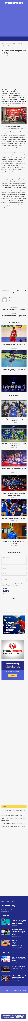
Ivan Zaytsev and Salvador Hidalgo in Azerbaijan (14, 419)
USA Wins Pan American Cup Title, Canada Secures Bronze (19, 958)
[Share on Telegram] (25, 290)
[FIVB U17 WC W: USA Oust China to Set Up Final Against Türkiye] (5, 978)
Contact (20, 988)
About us (15, 988)
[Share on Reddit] (21, 290)
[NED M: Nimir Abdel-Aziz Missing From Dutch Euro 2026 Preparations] (14, 358)
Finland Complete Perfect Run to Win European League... (14, 494)
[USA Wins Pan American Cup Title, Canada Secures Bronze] (5, 959)
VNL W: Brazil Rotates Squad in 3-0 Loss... (14, 518)
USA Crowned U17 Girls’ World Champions (11, 815)
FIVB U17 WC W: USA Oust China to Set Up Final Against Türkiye (19, 977)
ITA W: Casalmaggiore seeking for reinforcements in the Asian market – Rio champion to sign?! (18, 944)
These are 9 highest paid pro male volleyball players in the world (19, 921)
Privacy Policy (9, 988)
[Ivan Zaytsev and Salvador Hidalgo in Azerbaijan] (14, 408)
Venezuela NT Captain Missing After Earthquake (14, 542)
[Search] (26, 39)
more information (10, 1017)
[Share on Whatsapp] (23, 290)
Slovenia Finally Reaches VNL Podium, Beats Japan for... (14, 394)
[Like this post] (14, 290)
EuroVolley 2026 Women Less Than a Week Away (13, 826)
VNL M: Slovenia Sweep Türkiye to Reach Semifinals (14, 444)
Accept (20, 1017)
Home (2, 43)
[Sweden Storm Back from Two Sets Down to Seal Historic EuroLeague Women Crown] (14, 458)
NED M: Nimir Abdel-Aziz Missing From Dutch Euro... (14, 370)
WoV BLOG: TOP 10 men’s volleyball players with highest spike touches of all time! (19, 932)
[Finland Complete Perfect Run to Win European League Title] (14, 483)
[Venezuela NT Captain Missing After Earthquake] (14, 531)
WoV (8, 56)
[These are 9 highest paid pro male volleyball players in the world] (5, 922)
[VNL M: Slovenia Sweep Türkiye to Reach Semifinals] (14, 433)
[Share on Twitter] (17, 290)
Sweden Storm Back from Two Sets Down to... (14, 469)
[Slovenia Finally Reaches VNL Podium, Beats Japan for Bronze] (14, 383)
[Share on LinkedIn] (20, 290)
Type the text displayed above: (10, 593)
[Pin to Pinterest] (18, 290)
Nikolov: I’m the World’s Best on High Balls (14, 345)
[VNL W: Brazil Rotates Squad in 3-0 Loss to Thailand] (14, 507)
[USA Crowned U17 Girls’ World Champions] (5, 969)
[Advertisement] (14, 20)
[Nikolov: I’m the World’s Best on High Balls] (14, 333)
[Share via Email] (13, 292)
